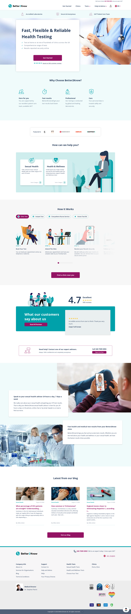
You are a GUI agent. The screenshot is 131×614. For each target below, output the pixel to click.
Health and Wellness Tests (75, 570)
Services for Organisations (25, 570)
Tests (87, 6)
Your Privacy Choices (48, 577)
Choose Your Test (72, 573)
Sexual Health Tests (73, 567)
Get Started (67, 6)
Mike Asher (21, 523)
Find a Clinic (96, 567)
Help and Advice (46, 570)
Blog (17, 573)
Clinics (78, 6)
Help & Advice (100, 6)
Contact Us (45, 567)
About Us (19, 567)
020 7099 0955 (108, 1)
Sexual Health (19, 502)
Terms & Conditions (22, 577)
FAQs (43, 573)
